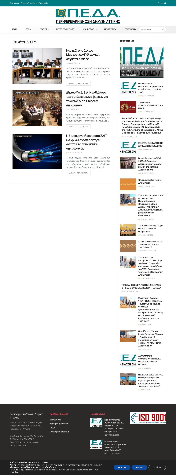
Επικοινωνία (43, 3)
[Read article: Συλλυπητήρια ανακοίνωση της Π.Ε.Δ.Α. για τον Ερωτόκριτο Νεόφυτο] (128, 360)
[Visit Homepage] (88, 16)
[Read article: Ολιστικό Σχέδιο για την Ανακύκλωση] (128, 184)
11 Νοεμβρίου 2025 (130, 136)
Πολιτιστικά (110, 29)
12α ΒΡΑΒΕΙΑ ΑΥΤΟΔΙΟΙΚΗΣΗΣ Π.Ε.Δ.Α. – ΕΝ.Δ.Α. (150, 105)
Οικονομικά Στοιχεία (59, 431)
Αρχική (15, 29)
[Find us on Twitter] (162, 3)
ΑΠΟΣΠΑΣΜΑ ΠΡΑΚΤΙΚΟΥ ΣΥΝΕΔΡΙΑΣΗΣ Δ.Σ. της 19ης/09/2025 (150, 244)
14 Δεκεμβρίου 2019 (74, 63)
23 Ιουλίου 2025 (145, 325)
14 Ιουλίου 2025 (145, 368)
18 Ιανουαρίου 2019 (74, 153)
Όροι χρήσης (14, 3)
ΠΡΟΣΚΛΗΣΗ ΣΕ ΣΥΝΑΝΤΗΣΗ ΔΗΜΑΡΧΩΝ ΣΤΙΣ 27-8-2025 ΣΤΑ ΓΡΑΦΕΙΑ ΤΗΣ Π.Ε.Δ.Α (141, 286)
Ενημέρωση (89, 29)
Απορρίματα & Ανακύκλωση (27, 93)
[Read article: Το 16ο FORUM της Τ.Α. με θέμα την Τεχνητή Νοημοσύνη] (128, 230)
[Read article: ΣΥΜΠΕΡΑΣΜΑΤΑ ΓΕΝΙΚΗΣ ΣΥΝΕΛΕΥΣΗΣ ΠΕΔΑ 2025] (128, 147)
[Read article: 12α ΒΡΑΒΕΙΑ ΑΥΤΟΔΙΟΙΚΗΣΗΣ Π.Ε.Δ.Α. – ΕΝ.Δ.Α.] (128, 107)
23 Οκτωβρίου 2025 (147, 186)
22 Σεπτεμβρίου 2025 (148, 251)
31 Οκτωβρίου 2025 (146, 173)
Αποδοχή (122, 467)
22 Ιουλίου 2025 (145, 349)
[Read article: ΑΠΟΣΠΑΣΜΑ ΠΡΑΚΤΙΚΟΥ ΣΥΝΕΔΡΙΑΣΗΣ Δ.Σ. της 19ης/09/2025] (128, 246)
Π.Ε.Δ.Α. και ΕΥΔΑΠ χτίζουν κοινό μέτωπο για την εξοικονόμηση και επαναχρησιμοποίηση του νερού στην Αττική (150, 380)
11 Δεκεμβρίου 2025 (147, 96)
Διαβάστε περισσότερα (79, 83)
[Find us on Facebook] (158, 3)
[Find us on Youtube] (165, 3)
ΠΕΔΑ (28, 29)
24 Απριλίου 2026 (129, 75)
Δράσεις (43, 29)
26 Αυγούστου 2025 (130, 291)
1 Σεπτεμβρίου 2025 (147, 278)
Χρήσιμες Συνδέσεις (59, 423)
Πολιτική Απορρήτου (29, 3)
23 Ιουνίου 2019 (73, 110)
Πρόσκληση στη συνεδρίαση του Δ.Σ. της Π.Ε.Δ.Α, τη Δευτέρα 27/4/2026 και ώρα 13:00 (141, 68)
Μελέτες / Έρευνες (65, 29)
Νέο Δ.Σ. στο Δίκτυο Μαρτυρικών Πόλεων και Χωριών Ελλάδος (83, 54)
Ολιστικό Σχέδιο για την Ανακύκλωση (149, 181)
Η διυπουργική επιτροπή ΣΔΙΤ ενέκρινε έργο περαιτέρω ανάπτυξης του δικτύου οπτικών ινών (86, 142)
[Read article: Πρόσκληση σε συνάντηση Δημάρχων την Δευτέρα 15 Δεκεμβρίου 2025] (128, 88)
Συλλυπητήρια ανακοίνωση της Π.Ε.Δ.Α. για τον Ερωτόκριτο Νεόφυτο (149, 360)
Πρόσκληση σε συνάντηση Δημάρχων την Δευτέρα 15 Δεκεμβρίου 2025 (150, 88)
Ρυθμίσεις (157, 467)
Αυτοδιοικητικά (21, 51)
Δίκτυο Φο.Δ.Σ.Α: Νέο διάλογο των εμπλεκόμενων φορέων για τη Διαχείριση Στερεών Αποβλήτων (87, 98)
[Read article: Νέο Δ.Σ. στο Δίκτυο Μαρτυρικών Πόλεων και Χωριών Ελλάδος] (37, 66)
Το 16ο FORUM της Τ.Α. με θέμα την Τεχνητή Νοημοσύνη (150, 228)
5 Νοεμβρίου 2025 (146, 149)
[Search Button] (163, 29)
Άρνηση (139, 467)
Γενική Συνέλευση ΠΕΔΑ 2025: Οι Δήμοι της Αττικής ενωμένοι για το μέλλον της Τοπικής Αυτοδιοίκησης (150, 164)
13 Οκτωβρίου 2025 (146, 235)
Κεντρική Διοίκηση (23, 136)
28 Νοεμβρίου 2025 (147, 112)
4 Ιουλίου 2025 (145, 390)
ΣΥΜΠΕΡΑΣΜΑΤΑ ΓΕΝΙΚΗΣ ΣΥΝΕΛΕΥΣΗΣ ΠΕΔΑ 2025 (150, 144)
